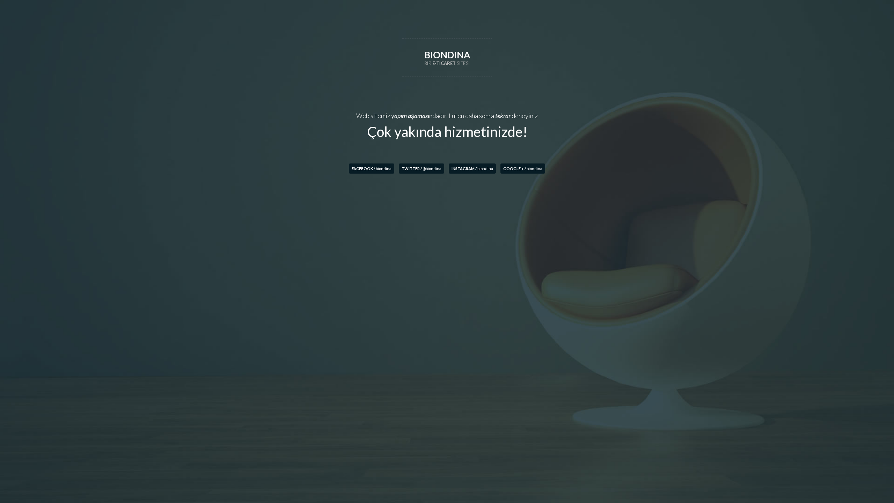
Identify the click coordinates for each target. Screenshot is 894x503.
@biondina (421, 168)
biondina (371, 168)
